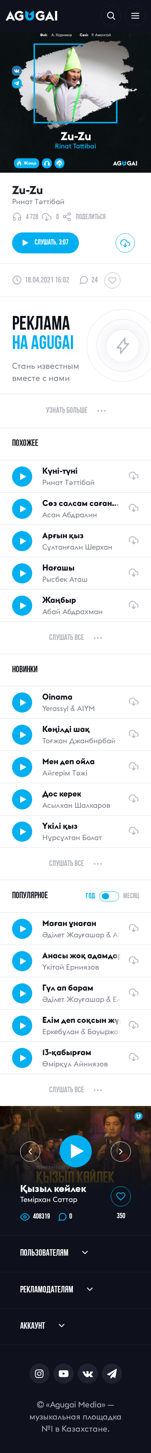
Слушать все (66, 638)
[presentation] (30, 1151)
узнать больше (66, 411)
